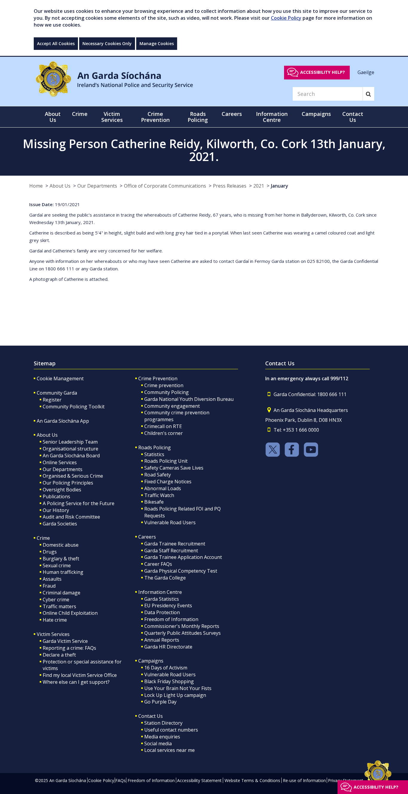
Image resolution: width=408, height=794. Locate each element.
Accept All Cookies (56, 43)
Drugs (50, 551)
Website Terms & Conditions (252, 780)
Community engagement (172, 406)
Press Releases (229, 186)
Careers (147, 537)
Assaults (52, 579)
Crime (43, 538)
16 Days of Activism (165, 667)
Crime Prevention (157, 378)
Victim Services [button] (112, 116)
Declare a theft (59, 655)
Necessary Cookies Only (107, 43)
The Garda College (165, 577)
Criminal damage (61, 592)
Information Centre (160, 592)
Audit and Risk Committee (71, 517)
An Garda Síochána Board (71, 455)
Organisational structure (70, 448)
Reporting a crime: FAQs (69, 648)
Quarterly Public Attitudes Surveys (182, 633)
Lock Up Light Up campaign (175, 695)
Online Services (60, 462)
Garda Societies (60, 523)
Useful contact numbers (171, 729)
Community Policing (166, 392)
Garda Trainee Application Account (183, 557)
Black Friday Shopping (169, 681)
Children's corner (163, 433)
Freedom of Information (171, 619)
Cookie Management (60, 378)
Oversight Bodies (62, 489)
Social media (158, 743)
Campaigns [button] (316, 113)
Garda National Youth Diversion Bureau (189, 399)
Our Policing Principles (68, 482)
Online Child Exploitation (70, 613)
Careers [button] (232, 113)
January (279, 186)
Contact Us (150, 716)
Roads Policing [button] (198, 116)
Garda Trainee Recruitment (174, 543)
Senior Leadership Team (70, 442)
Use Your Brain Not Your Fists (177, 688)
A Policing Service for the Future (78, 503)
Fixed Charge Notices (167, 481)
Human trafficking (63, 572)
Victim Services (53, 634)
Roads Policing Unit (166, 461)
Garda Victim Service (65, 641)
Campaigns (150, 660)
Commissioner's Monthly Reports (181, 626)
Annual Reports (161, 640)
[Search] (368, 94)
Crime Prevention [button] (155, 116)
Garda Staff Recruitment (171, 550)
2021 (258, 186)
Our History (56, 510)
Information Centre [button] (272, 116)
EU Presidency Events (168, 605)
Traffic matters (59, 606)
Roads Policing (154, 447)
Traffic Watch (159, 495)
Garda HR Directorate (168, 646)
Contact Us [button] (352, 116)
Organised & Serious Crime (73, 476)
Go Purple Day (160, 701)
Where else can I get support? (76, 682)
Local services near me (169, 750)
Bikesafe (154, 502)
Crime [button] (80, 113)
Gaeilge (366, 72)
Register (52, 399)
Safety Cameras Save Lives (173, 468)
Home (36, 186)
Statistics (154, 454)
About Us (60, 186)
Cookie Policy (286, 18)
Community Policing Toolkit (74, 406)
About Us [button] (53, 116)
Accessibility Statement (199, 780)
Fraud (49, 586)
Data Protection (162, 612)
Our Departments (97, 186)
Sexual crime (57, 565)
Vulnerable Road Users (170, 522)
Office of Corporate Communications (165, 186)
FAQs (120, 780)
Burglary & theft (61, 558)
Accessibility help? (322, 72)
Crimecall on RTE (163, 426)
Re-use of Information (304, 780)
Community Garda (57, 393)
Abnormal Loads (162, 488)
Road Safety (157, 474)
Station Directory (163, 723)
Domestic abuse (61, 545)
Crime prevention (163, 385)
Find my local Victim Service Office (80, 675)
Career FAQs (158, 564)
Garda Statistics (161, 599)
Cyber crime (56, 599)
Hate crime (55, 620)
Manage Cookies (156, 43)
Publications (56, 496)
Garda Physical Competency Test (180, 571)
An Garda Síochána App (63, 421)
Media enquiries (162, 736)
